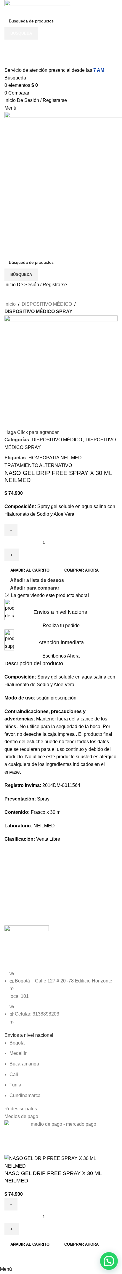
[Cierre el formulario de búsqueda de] (7, 7)
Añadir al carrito (29, 570)
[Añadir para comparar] (11, 1258)
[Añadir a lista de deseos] (27, 1258)
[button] (109, 1261)
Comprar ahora (81, 1244)
